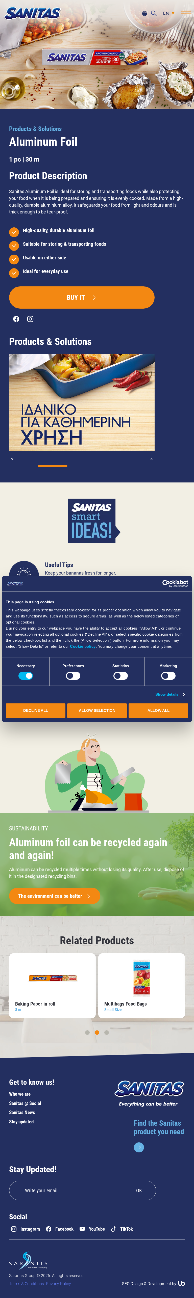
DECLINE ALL (35, 710)
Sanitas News (22, 1112)
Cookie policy (83, 646)
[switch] (73, 676)
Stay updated (21, 1122)
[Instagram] (30, 319)
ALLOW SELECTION (97, 710)
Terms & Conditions (26, 1283)
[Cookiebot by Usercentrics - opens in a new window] (166, 583)
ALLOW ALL (158, 710)
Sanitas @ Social (25, 1103)
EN (166, 13)
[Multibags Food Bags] (141, 985)
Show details (166, 694)
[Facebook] (16, 319)
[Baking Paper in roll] (52, 985)
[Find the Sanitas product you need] (159, 1135)
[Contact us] (144, 13)
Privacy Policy (58, 1283)
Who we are (20, 1094)
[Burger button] (186, 12)
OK (139, 1190)
